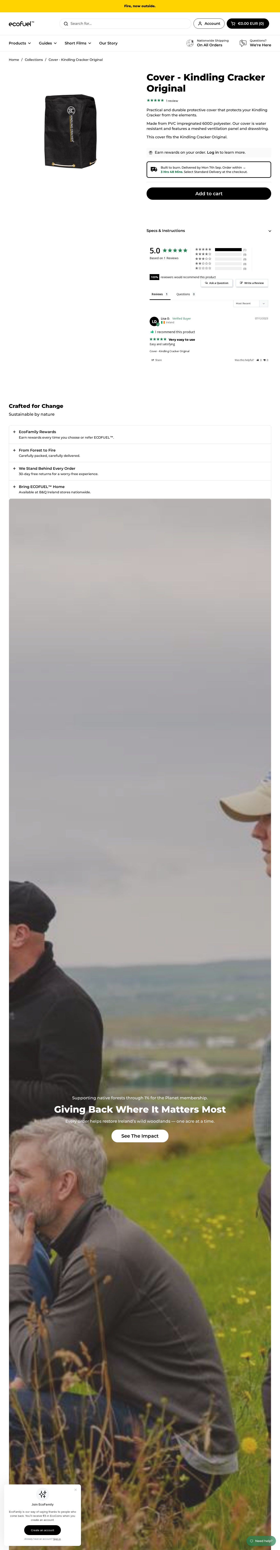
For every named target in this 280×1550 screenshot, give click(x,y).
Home (14, 60)
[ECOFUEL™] (22, 23)
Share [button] (158, 360)
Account (212, 23)
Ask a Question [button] (218, 283)
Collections (34, 60)
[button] (259, 360)
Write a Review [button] (254, 283)
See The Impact (140, 1136)
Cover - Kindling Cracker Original (169, 351)
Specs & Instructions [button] (166, 230)
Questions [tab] (183, 294)
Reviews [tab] (157, 294)
